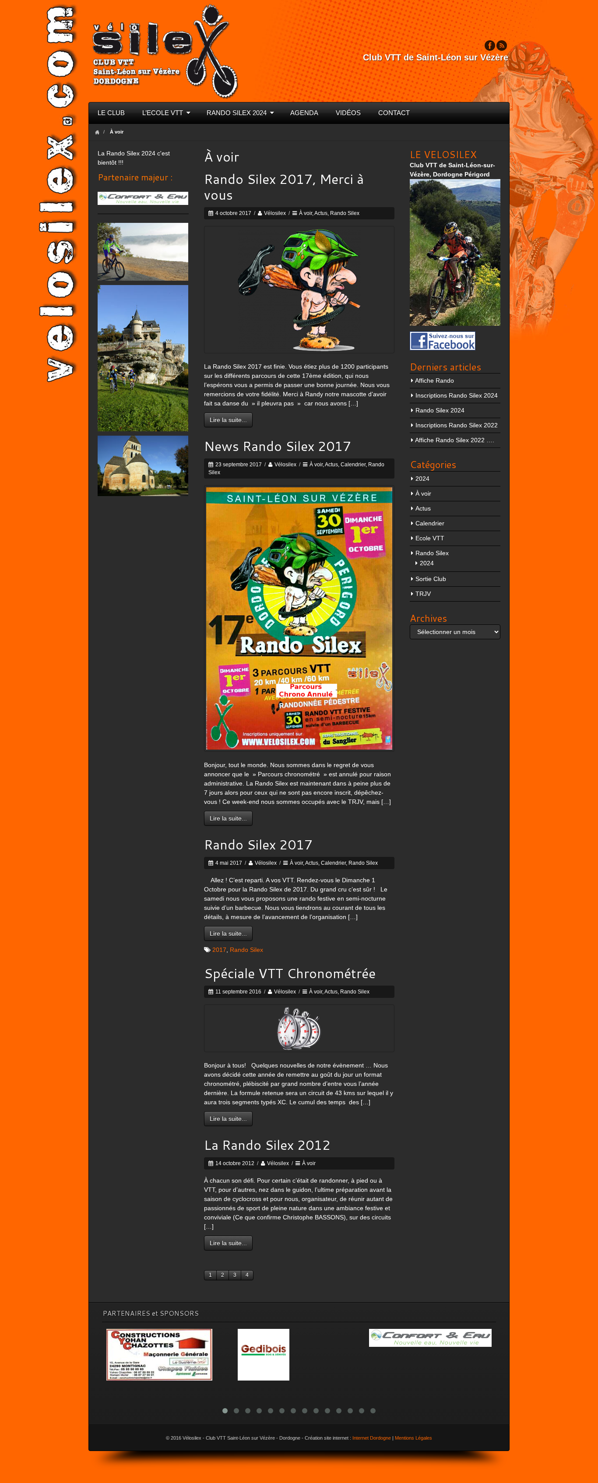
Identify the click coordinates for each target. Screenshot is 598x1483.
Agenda (304, 112)
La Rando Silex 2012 (267, 1144)
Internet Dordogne (371, 1438)
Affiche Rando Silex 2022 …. (454, 440)
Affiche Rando (434, 380)
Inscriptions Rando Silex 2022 (456, 425)
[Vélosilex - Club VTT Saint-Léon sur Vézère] (165, 50)
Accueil (97, 132)
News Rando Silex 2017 (277, 446)
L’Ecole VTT (162, 112)
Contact (394, 112)
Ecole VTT (429, 538)
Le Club (111, 112)
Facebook (490, 45)
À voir (305, 213)
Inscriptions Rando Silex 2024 (456, 395)
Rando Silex (344, 213)
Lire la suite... (228, 419)
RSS (501, 45)
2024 (422, 478)
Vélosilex (275, 213)
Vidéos (348, 112)
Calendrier (353, 464)
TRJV (423, 593)
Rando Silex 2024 (237, 112)
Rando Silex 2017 (258, 844)
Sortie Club (430, 578)
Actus (320, 213)
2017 (219, 949)
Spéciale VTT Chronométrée (290, 973)
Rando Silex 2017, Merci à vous (284, 186)
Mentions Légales (413, 1438)
